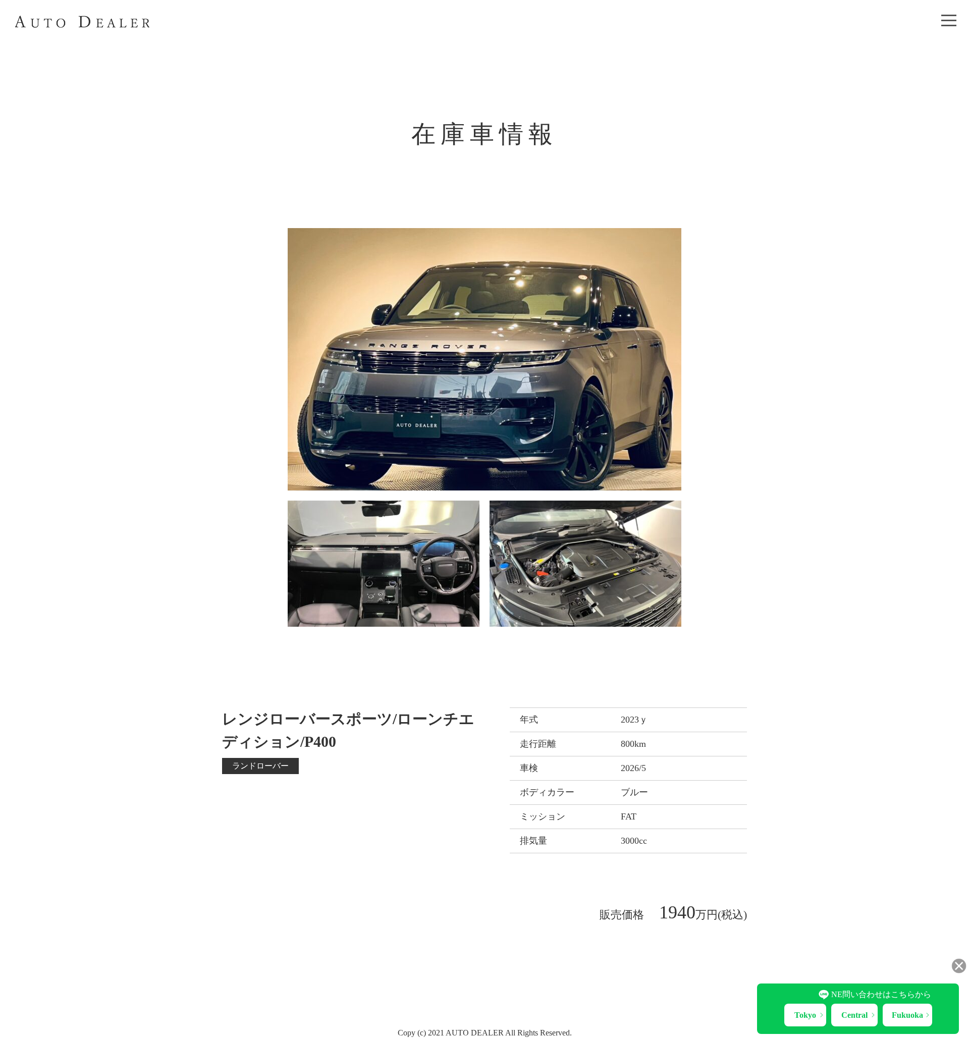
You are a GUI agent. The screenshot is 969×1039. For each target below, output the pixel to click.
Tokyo (805, 1015)
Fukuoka (907, 1015)
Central (854, 1015)
